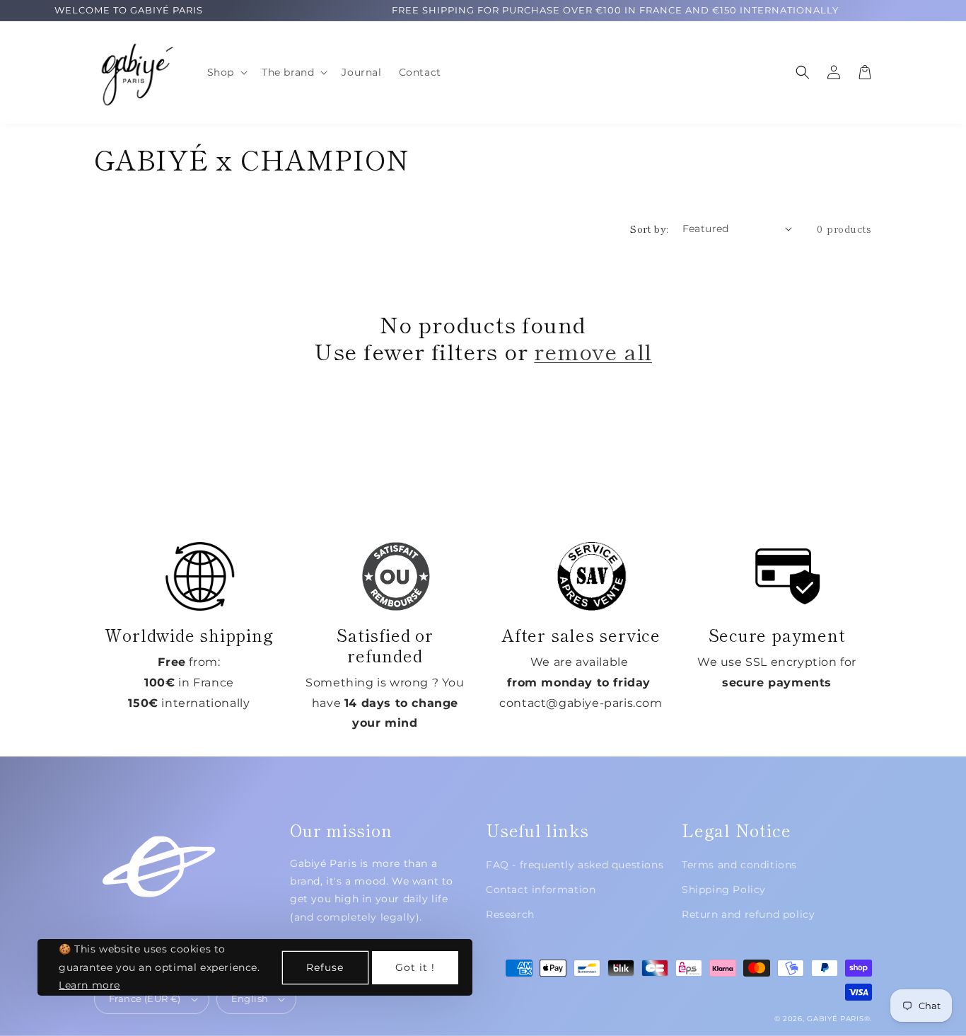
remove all (593, 351)
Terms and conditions (739, 864)
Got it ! (415, 967)
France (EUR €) (145, 998)
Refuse (325, 967)
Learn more (89, 985)
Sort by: (649, 228)
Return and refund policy (748, 914)
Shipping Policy (724, 889)
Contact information (540, 889)
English (250, 998)
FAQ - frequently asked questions (574, 864)
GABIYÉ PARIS (835, 1018)
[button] (226, 72)
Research (510, 914)
